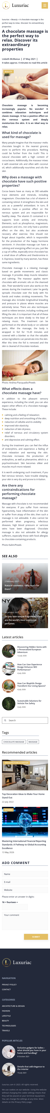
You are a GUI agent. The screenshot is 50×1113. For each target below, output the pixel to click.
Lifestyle (6, 1016)
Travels (6, 1030)
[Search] (5, 720)
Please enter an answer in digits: (18, 896)
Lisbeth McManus (11, 59)
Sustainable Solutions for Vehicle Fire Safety (29, 702)
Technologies (9, 1025)
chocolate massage (13, 742)
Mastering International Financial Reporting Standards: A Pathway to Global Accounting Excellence (24, 845)
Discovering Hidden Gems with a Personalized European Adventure (32, 649)
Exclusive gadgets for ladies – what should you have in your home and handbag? (31, 1050)
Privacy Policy (21, 1102)
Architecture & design (13, 1006)
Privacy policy (9, 984)
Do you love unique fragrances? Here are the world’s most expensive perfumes (23, 620)
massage (33, 742)
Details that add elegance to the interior (31, 1068)
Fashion (6, 1011)
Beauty (8, 71)
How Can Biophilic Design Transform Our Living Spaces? (31, 684)
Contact (6, 989)
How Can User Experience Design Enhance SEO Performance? (29, 667)
